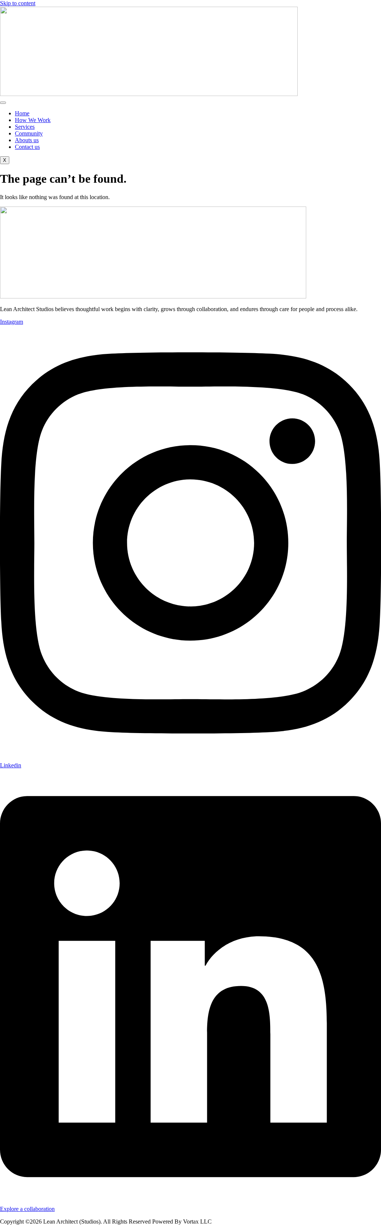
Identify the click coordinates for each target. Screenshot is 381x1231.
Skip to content (17, 3)
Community (29, 133)
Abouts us (27, 140)
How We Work (33, 120)
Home (22, 113)
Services (25, 127)
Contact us (27, 147)
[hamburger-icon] (3, 103)
